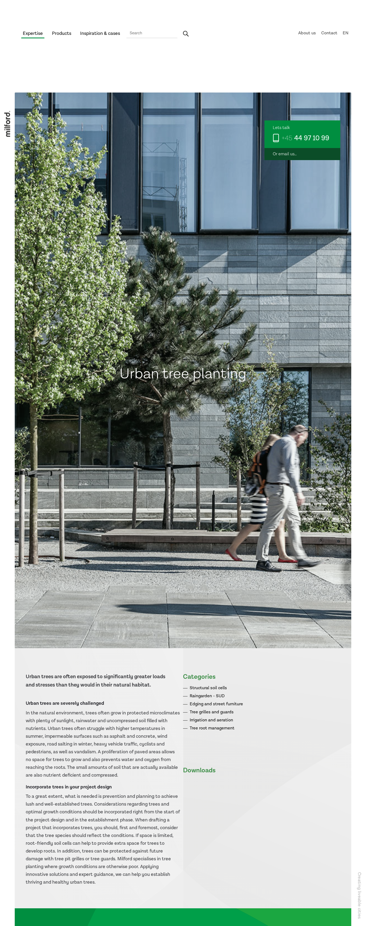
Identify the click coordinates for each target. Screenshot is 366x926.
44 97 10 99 (305, 138)
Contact (329, 33)
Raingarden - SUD (207, 696)
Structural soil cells (208, 688)
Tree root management (212, 728)
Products (61, 33)
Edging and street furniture (216, 704)
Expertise (33, 33)
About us (307, 33)
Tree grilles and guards (212, 712)
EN (346, 33)
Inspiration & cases (100, 33)
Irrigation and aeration (211, 720)
